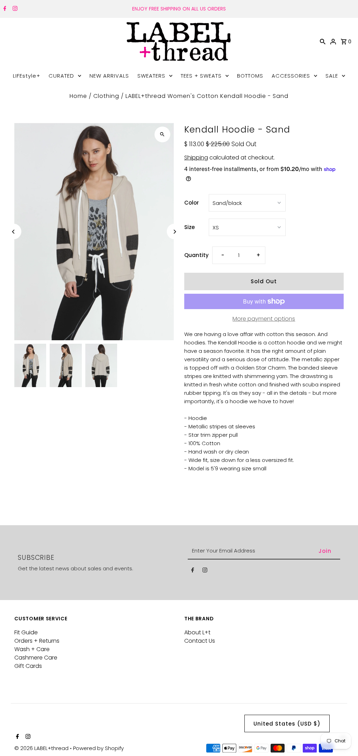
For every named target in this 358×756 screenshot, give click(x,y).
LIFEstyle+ (26, 75)
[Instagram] (14, 9)
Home (78, 96)
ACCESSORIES (291, 75)
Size (189, 227)
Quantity (196, 255)
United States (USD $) (287, 723)
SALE (331, 75)
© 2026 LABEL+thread (42, 748)
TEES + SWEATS (201, 75)
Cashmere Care (35, 658)
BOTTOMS (250, 75)
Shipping (196, 158)
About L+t (197, 632)
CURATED (61, 75)
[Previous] (13, 232)
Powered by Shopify (98, 748)
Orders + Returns (36, 641)
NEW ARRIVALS (109, 75)
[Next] (174, 232)
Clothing (106, 96)
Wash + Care (32, 649)
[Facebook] (4, 9)
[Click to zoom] (162, 134)
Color (191, 202)
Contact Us (199, 641)
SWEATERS (151, 75)
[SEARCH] (322, 41)
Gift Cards (28, 666)
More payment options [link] (263, 319)
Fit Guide (26, 632)
